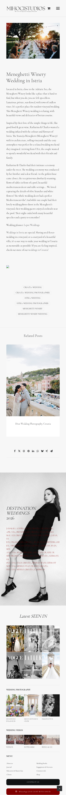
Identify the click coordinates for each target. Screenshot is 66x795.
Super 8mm (29, 747)
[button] (58, 8)
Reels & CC (47, 747)
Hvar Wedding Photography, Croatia (33, 424)
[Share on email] (51, 451)
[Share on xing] (47, 451)
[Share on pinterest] (28, 451)
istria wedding (32, 298)
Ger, (40, 536)
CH (13, 536)
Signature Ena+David (10, 720)
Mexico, (36, 563)
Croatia (20, 536)
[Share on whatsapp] (38, 451)
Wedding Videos (14, 730)
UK (53, 553)
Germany (45, 546)
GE (48, 553)
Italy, (43, 542)
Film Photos (47, 719)
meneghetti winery (32, 309)
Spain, (54, 546)
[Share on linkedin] (33, 451)
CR (45, 553)
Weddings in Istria (15, 232)
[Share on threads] (24, 451)
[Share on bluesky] (42, 451)
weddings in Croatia (38, 250)
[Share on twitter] (19, 451)
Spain (28, 536)
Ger (22, 542)
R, (51, 553)
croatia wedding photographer (33, 293)
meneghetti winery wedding (32, 314)
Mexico (20, 566)
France (15, 542)
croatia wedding (33, 288)
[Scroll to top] (59, 788)
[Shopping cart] (47, 8)
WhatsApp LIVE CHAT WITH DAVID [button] (35, 792)
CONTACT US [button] (33, 782)
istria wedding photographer (32, 304)
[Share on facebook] (15, 451)
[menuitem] (33, 765)
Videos (9, 747)
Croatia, (35, 532)
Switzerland (23, 532)
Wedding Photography (18, 690)
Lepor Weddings (32, 225)
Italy (42, 532)
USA (13, 532)
